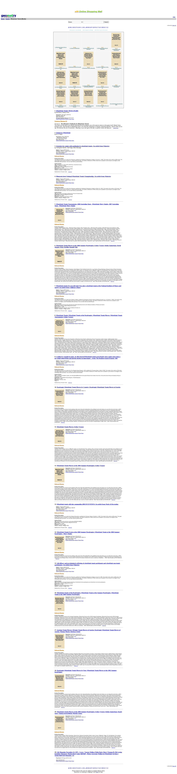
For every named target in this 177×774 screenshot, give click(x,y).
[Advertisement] (88, 5)
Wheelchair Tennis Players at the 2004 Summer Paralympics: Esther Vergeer (81, 465)
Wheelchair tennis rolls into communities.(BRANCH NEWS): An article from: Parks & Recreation (87, 504)
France (70, 140)
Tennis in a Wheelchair (63, 133)
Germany (66, 140)
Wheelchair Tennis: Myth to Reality (67, 111)
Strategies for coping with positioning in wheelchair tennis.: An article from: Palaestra (82, 146)
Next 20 (174, 25)
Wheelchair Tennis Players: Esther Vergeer (70, 427)
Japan (73, 140)
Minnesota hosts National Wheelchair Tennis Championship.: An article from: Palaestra (83, 176)
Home (2, 19)
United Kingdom (62, 140)
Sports (8, 19)
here (97, 772)
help (65, 138)
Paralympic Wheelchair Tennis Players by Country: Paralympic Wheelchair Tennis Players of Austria (88, 387)
